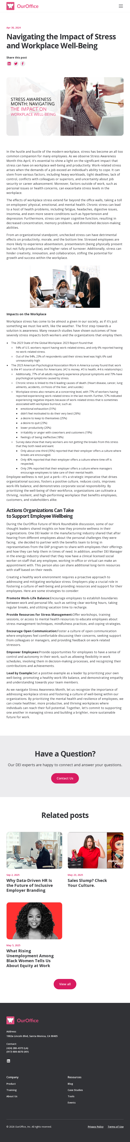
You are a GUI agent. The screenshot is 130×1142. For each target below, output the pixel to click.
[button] (120, 6)
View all (65, 984)
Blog (70, 1083)
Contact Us (65, 778)
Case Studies (75, 1090)
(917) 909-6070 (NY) (17, 1051)
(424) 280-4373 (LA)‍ (17, 1048)
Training (11, 1090)
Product (11, 1083)
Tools (71, 1096)
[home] (22, 6)
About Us (11, 1096)
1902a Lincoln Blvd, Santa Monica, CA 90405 (32, 1036)
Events (71, 1102)
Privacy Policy (96, 1126)
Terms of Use (116, 1126)
